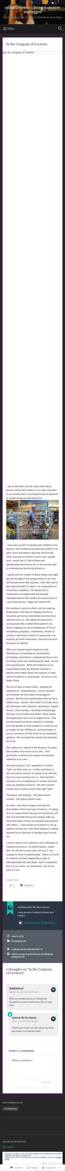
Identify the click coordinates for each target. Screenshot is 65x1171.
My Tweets (8, 1147)
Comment (46, 1082)
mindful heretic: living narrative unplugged (32, 10)
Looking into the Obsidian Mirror (27, 949)
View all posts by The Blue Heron (39, 923)
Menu (10, 28)
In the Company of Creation (26, 44)
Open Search (59, 28)
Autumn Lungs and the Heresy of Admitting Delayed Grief (32, 955)
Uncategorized (18, 941)
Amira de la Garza (24, 1017)
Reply (53, 989)
